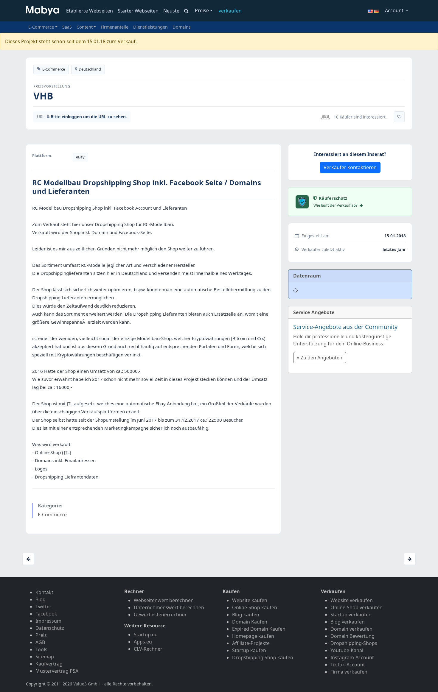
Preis (41, 635)
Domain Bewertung (352, 636)
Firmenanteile (114, 27)
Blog (40, 599)
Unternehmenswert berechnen (169, 607)
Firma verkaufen (348, 671)
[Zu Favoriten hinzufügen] (399, 116)
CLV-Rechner (148, 649)
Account (395, 10)
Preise (202, 10)
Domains (182, 27)
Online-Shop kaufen (254, 607)
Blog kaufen (245, 614)
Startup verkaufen (351, 614)
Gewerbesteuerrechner (160, 614)
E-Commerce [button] (41, 27)
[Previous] (28, 559)
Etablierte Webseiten (89, 10)
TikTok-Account (347, 664)
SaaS (67, 27)
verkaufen (230, 10)
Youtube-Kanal (346, 650)
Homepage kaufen (253, 636)
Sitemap (44, 656)
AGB (40, 642)
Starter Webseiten (138, 10)
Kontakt (44, 592)
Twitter (43, 606)
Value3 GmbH (86, 684)
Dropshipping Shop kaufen (262, 657)
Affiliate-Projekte (251, 643)
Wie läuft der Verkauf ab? (335, 205)
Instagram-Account (352, 657)
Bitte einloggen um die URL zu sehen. (89, 116)
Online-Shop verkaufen (356, 607)
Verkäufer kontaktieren (350, 167)
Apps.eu (143, 641)
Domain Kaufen (249, 621)
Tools (41, 649)
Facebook (46, 613)
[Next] (410, 559)
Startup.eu (146, 634)
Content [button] (85, 27)
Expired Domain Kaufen (258, 629)
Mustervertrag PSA (56, 671)
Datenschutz (49, 628)
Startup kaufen (249, 650)
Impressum (48, 621)
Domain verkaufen (351, 629)
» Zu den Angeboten (319, 357)
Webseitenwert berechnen (164, 600)
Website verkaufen (351, 600)
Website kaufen (249, 600)
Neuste (171, 10)
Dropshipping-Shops (353, 643)
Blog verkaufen (347, 621)
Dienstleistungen (150, 27)
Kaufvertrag (49, 663)
